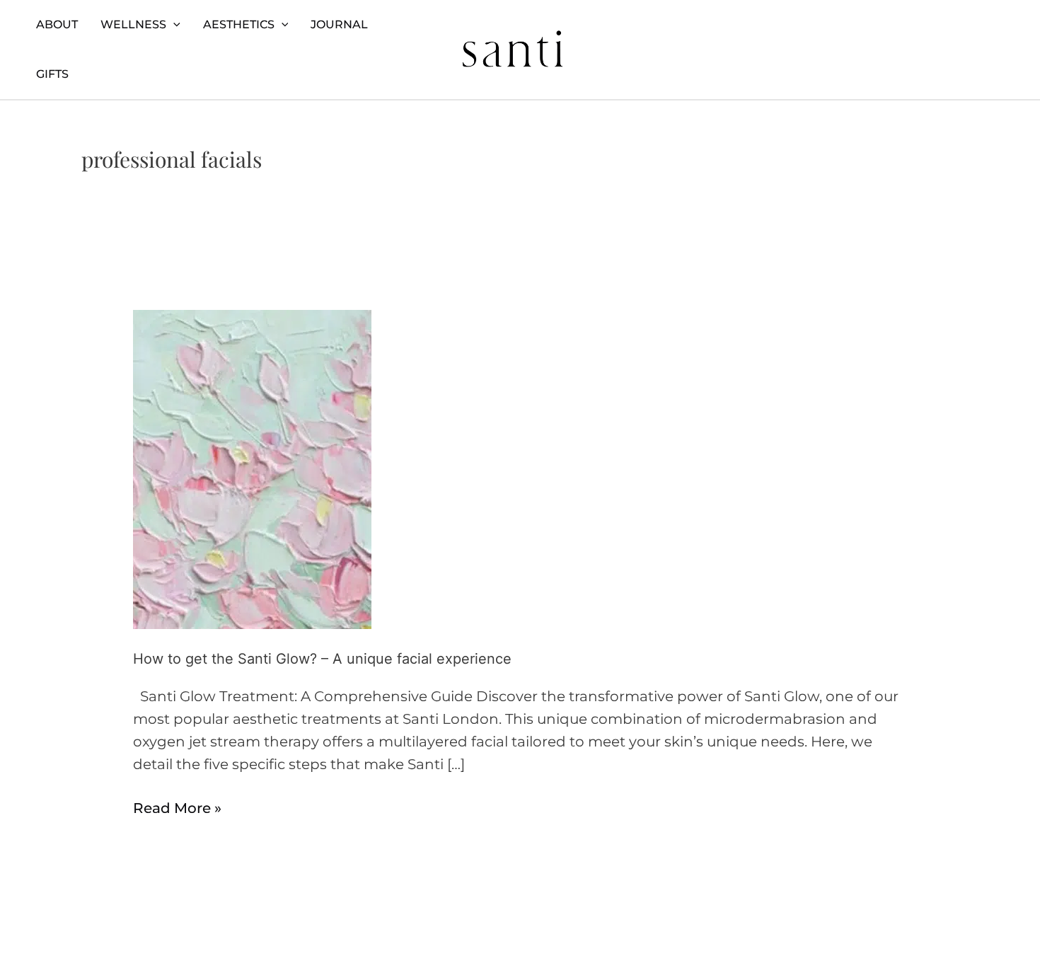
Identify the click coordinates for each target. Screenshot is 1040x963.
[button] (173, 25)
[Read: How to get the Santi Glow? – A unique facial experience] (252, 468)
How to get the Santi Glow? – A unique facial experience (322, 658)
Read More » (177, 807)
